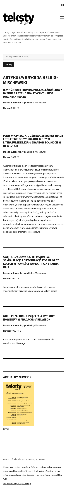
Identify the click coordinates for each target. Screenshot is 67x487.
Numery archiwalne (36, 459)
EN (62, 5)
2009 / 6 (15, 157)
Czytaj (6, 429)
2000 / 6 (15, 278)
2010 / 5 (15, 108)
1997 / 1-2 (16, 331)
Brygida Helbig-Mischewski (33, 102)
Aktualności (19, 459)
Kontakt (6, 459)
